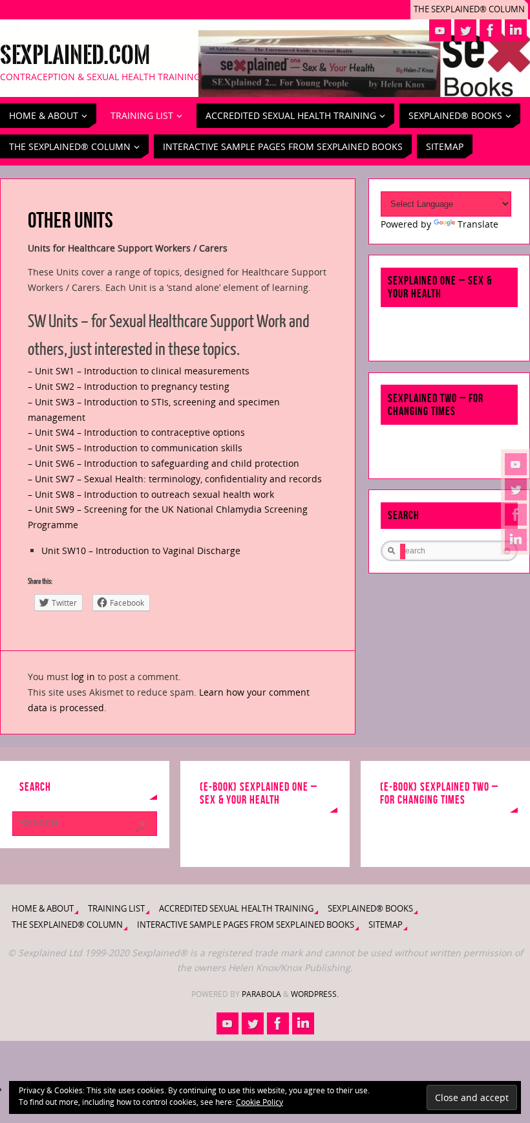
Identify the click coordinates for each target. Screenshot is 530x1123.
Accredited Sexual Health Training (236, 908)
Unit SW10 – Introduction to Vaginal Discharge (140, 550)
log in (83, 676)
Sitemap (385, 924)
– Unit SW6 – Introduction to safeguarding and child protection (163, 463)
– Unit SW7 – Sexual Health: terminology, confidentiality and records (175, 479)
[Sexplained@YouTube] (516, 464)
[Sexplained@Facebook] (516, 515)
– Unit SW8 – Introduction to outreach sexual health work (151, 494)
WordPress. (315, 994)
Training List (116, 908)
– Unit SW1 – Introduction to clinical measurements (138, 371)
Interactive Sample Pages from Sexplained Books (245, 924)
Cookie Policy (259, 1101)
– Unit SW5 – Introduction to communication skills (135, 448)
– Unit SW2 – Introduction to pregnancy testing (128, 386)
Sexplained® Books (370, 908)
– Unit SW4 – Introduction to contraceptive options (136, 432)
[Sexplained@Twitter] (516, 489)
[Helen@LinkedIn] (516, 540)
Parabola (261, 994)
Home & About (43, 908)
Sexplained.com (75, 55)
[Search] (140, 826)
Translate (478, 224)
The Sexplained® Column (469, 9)
